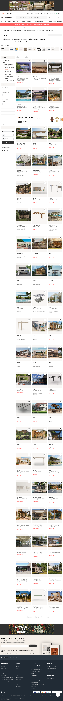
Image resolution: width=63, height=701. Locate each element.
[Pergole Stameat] (25, 49)
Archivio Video (19, 681)
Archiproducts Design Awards (6, 681)
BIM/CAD (30, 57)
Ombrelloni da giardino (8, 72)
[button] (59, 13)
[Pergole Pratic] (30, 49)
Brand (17, 668)
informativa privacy (22, 653)
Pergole (6, 69)
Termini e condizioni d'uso (45, 695)
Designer (18, 670)
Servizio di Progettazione (37, 669)
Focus (17, 675)
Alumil (4, 95)
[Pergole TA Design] (39, 49)
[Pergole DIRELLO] (21, 49)
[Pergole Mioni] (48, 49)
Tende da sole (8, 74)
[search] (18, 17)
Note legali (34, 686)
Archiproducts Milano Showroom (7, 677)
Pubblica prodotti (30, 13)
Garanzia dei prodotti (36, 680)
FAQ (1, 671)
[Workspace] (52, 17)
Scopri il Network (4, 668)
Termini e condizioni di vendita (38, 684)
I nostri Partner (4, 670)
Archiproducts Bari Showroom (7, 679)
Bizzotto (4, 101)
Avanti (48, 617)
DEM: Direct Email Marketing (52, 670)
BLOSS (4, 103)
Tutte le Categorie (6, 60)
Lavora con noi (3, 675)
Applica (8, 142)
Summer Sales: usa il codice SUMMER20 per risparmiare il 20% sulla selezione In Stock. (31, 24)
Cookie (38, 695)
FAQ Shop (33, 688)
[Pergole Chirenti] (34, 49)
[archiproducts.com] (6, 17)
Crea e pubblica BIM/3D (51, 668)
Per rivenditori (36, 13)
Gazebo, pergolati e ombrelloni (8, 65)
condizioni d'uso (15, 653)
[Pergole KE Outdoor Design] (3, 49)
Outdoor (4, 62)
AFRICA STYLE (6, 92)
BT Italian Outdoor (6, 104)
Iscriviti (34, 645)
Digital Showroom (50, 678)
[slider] (2, 131)
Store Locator (34, 675)
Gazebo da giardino (9, 67)
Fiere (17, 673)
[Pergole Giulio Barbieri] (44, 49)
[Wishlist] (55, 17)
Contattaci (3, 673)
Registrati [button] (10, 30)
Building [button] (7, 13)
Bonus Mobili (34, 677)
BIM (11, 13)
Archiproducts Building (20, 684)
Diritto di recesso (35, 682)
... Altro (45, 41)
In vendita (21, 57)
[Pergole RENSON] (12, 49)
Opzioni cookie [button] (33, 695)
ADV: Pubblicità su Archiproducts (53, 671)
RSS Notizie (52, 695)
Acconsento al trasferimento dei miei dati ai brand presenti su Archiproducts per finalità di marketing (17, 651)
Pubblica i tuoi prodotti (51, 666)
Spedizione (34, 678)
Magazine (18, 671)
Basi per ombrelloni (9, 80)
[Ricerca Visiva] (45, 17)
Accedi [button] (5, 30)
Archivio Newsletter (20, 677)
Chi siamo (3, 666)
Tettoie (6, 78)
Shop (33, 673)
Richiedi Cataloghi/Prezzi (55, 35)
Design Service (52, 13)
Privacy (28, 695)
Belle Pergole (6, 99)
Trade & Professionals (44, 13)
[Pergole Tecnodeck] (53, 49)
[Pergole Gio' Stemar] (16, 49)
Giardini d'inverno (9, 76)
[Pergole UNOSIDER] (57, 49)
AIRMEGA (5, 94)
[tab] (5, 663)
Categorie (18, 666)
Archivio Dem (18, 679)
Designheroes (19, 686)
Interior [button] (2, 13)
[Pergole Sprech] (7, 49)
